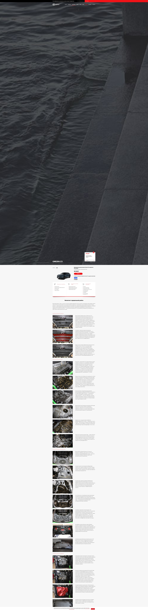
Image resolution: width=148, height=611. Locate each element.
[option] (90, 256)
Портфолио (73, 4)
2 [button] (87, 260)
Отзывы (77, 4)
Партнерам (89, 4)
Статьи (83, 4)
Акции (80, 4)
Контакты (93, 4)
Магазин (86, 4)
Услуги (66, 4)
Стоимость (69, 4)
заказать (78, 273)
